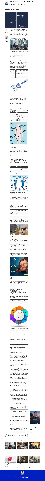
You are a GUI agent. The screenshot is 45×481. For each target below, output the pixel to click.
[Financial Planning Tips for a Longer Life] (22, 445)
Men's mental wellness (7, 448)
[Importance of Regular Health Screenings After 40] (34, 459)
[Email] (7, 32)
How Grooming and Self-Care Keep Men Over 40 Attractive (35, 427)
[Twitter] (7, 31)
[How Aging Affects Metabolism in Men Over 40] (22, 459)
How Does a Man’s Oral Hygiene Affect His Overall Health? (6, 41)
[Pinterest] (5, 32)
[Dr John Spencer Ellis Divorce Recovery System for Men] (10, 445)
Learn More (35, 419)
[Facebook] (5, 31)
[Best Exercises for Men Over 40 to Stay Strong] (34, 445)
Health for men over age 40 (20, 448)
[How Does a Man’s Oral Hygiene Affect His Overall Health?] (6, 37)
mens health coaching (12, 448)
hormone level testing (15, 205)
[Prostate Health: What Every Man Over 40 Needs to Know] (10, 459)
